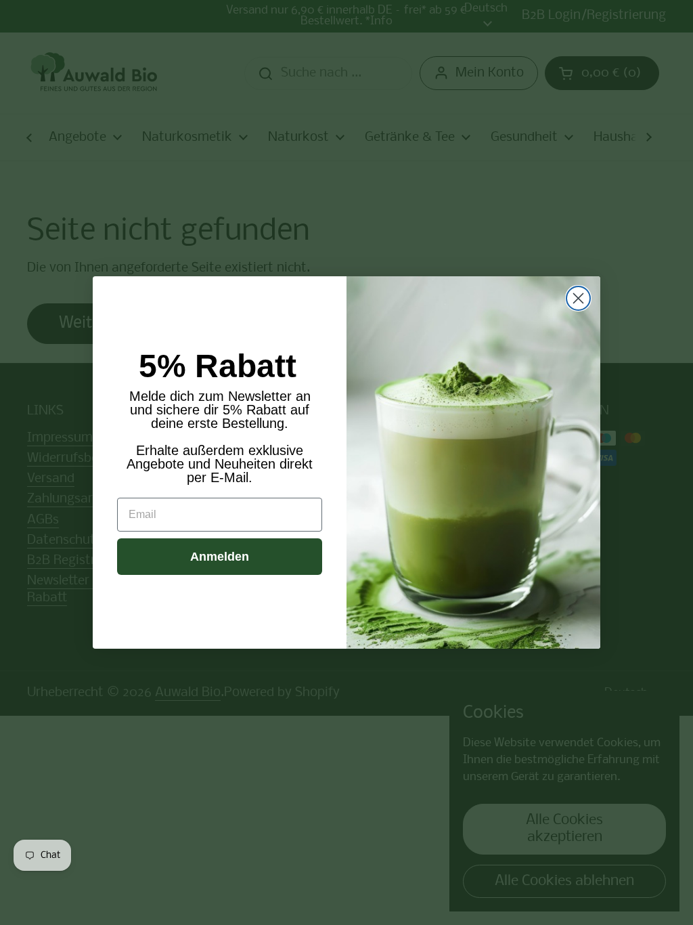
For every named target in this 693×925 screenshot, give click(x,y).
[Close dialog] (578, 298)
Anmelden (219, 556)
